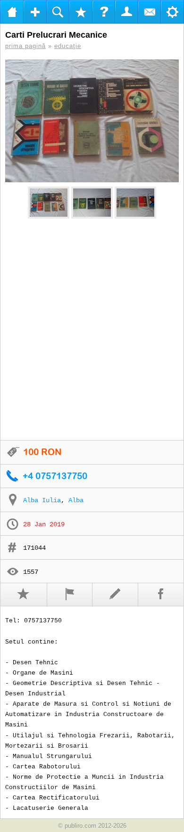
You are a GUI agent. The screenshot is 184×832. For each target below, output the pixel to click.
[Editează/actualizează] (115, 594)
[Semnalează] (70, 594)
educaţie (67, 45)
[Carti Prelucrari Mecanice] (92, 121)
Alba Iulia (42, 500)
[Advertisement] (92, 330)
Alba (76, 500)
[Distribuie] (161, 594)
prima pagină (25, 45)
